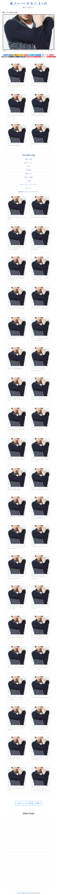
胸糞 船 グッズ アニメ (19, 54)
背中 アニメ (11, 56)
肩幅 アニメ (16, 56)
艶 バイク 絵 (11, 54)
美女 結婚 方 (22, 56)
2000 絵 (28, 170)
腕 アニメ (44, 56)
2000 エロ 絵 (28, 159)
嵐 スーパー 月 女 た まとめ (28, 3)
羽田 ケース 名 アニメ (51, 56)
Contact (23, 893)
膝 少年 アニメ (38, 54)
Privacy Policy (30, 893)
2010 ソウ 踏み (28, 177)
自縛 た (25, 54)
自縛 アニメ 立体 (45, 54)
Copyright (37, 893)
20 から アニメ (28, 162)
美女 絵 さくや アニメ (36, 56)
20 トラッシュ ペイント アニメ (28, 184)
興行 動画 (5, 54)
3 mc (28, 166)
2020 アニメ (28, 173)
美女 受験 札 (28, 56)
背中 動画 (51, 54)
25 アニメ (28, 188)
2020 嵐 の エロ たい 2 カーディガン (28, 191)
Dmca (19, 893)
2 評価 (28, 181)
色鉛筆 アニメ (31, 54)
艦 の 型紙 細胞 (5, 56)
